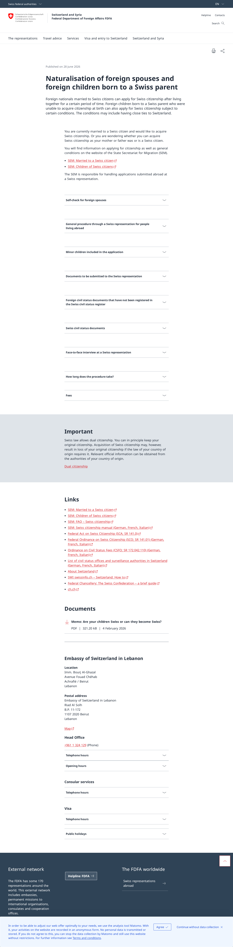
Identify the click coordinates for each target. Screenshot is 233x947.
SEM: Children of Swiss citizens (90, 166)
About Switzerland (81, 571)
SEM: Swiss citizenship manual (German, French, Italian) (108, 527)
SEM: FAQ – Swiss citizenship (89, 522)
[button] (52, 38)
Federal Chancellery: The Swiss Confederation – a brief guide (112, 583)
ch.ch (72, 589)
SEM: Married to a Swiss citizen (90, 160)
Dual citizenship (76, 466)
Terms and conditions (87, 938)
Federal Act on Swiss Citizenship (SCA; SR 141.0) (102, 533)
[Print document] (213, 51)
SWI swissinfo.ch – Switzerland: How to (96, 577)
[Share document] (222, 51)
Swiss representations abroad (139, 883)
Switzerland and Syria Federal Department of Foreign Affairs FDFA (82, 16)
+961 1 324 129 (75, 745)
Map (67, 728)
